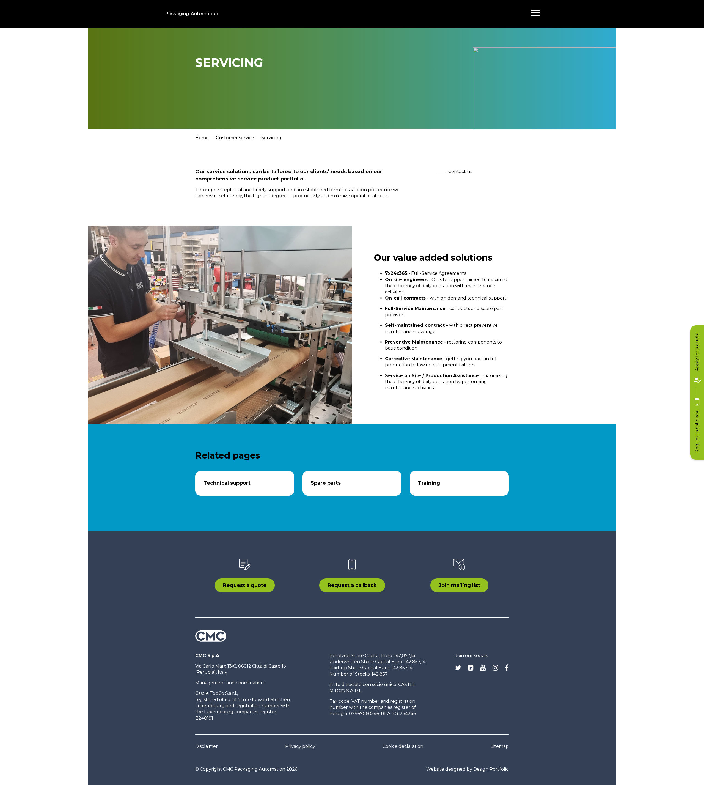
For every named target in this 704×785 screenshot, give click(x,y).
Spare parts (326, 483)
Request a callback (352, 585)
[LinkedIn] (471, 668)
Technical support (227, 483)
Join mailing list (459, 585)
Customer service (235, 137)
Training (429, 483)
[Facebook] (507, 668)
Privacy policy (300, 746)
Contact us (460, 171)
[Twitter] (458, 668)
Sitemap (500, 746)
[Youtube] (483, 668)
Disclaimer (206, 746)
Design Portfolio (491, 769)
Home (202, 137)
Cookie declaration (403, 746)
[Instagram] (495, 668)
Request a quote (244, 585)
